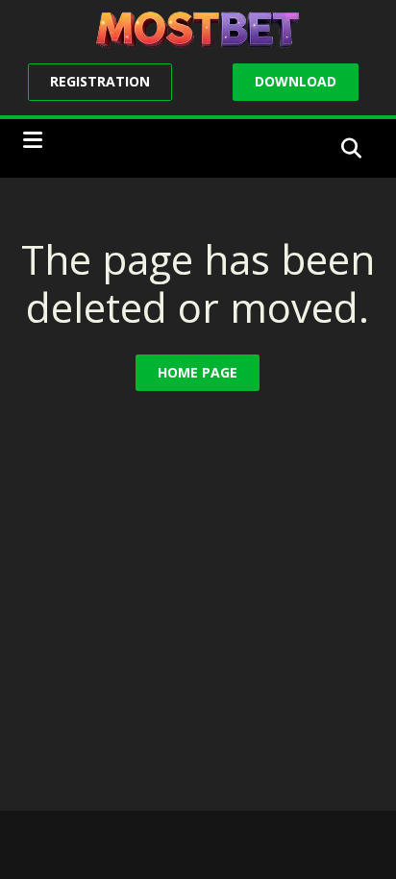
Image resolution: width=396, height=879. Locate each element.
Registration (100, 81)
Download (295, 81)
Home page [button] (197, 372)
